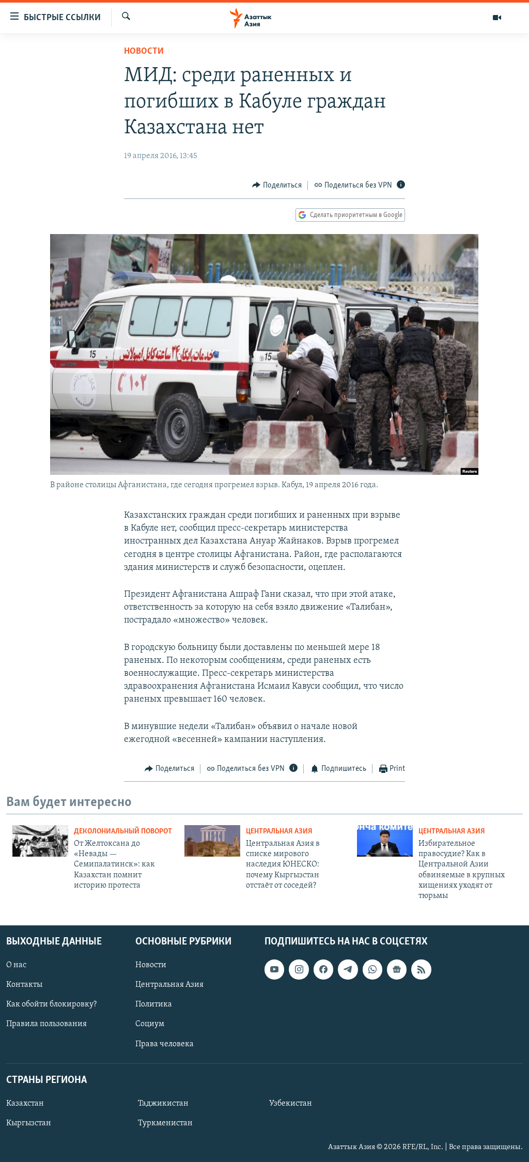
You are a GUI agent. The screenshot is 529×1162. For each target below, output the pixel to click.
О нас (16, 965)
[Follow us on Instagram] (298, 969)
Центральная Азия (279, 831)
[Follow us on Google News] (397, 969)
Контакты (24, 985)
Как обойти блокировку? (51, 1004)
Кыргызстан (28, 1123)
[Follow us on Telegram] (347, 969)
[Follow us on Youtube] (274, 969)
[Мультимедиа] (496, 17)
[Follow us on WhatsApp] (372, 969)
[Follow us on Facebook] (323, 969)
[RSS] (421, 969)
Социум (149, 1024)
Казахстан (25, 1103)
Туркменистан (165, 1123)
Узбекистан (290, 1103)
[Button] (277, 185)
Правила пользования (46, 1024)
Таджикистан (163, 1103)
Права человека (164, 1044)
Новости (144, 51)
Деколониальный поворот (123, 831)
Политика (153, 1004)
